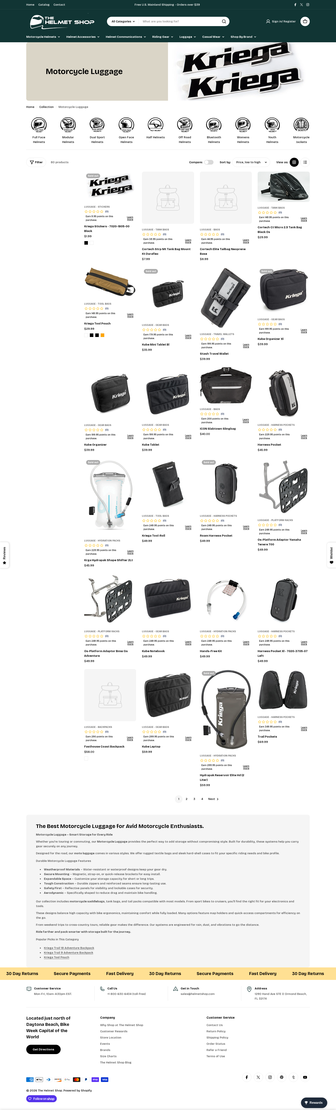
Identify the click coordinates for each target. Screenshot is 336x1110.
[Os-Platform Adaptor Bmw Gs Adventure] (110, 600)
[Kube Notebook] (168, 600)
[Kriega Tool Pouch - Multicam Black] (92, 335)
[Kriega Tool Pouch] (110, 282)
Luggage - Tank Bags (155, 229)
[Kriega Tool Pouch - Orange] (102, 335)
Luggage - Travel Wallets (217, 334)
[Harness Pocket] (284, 393)
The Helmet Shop (50, 1090)
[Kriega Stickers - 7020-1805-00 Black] (110, 186)
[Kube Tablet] (168, 393)
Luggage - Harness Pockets (276, 425)
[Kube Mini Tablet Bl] (168, 293)
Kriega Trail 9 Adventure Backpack (68, 952)
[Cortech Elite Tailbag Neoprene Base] (226, 198)
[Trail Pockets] (284, 690)
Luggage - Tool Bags (97, 303)
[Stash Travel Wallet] (226, 297)
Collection (46, 107)
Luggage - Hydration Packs (102, 540)
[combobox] (168, 21)
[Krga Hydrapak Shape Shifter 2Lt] (110, 496)
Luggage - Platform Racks (275, 520)
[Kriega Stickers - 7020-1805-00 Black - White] (92, 243)
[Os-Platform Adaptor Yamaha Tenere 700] (284, 486)
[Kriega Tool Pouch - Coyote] (86, 335)
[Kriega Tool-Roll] (168, 484)
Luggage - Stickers (97, 206)
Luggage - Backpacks (98, 727)
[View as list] (305, 162)
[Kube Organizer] (110, 393)
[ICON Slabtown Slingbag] (226, 385)
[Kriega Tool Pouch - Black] (97, 335)
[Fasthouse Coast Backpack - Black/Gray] (86, 758)
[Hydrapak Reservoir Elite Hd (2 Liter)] (226, 709)
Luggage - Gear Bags (155, 325)
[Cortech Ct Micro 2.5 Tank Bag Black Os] (284, 187)
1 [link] (178, 799)
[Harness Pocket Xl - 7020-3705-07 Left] (284, 600)
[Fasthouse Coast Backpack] (110, 695)
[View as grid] (294, 162)
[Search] (224, 21)
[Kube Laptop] (168, 695)
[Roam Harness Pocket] (226, 484)
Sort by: (225, 162)
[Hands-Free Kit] (226, 600)
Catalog (44, 4)
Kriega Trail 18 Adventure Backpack (69, 948)
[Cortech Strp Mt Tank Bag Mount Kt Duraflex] (168, 198)
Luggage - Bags (210, 229)
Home (30, 4)
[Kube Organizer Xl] (284, 290)
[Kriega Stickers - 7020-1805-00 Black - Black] (86, 243)
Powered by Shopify (77, 1090)
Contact (59, 4)
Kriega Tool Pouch (56, 957)
